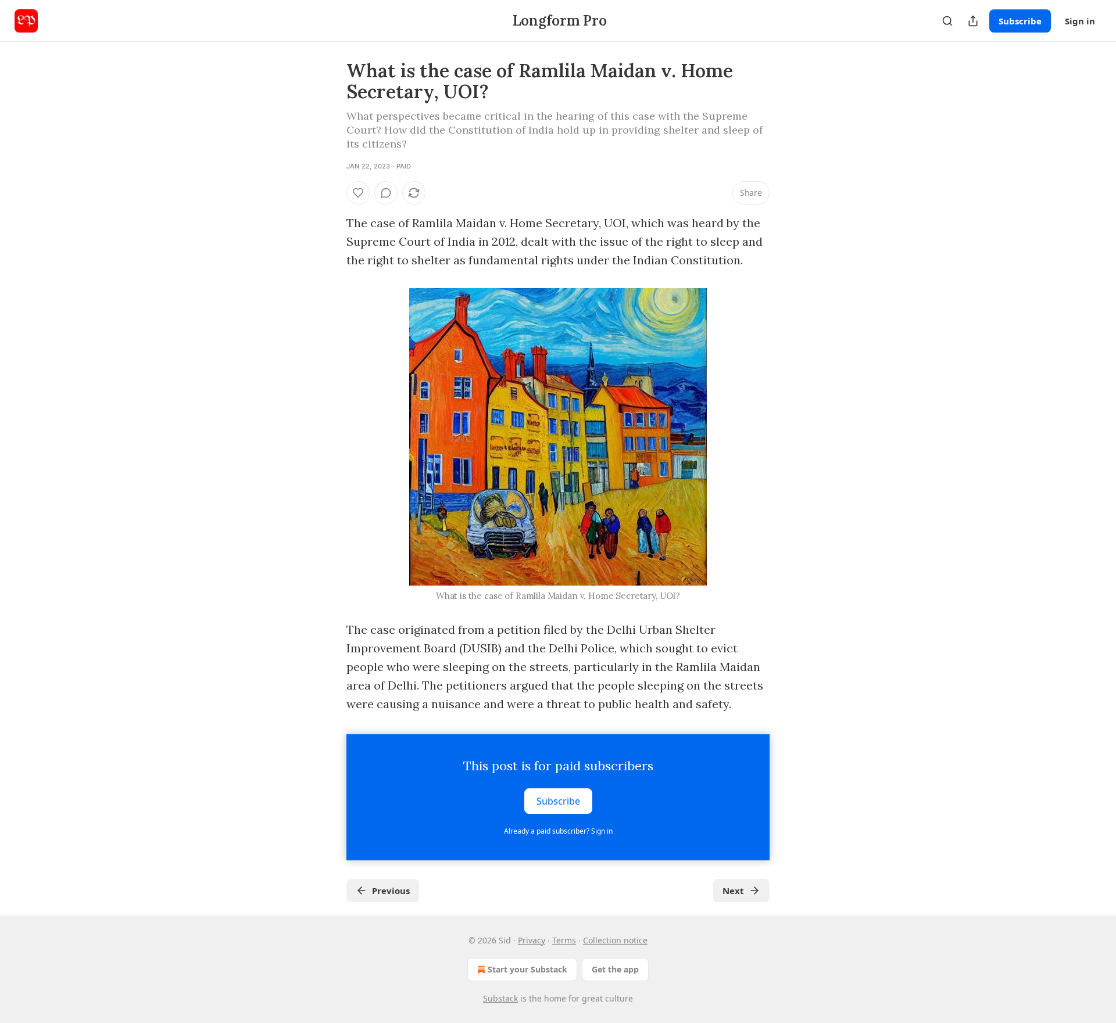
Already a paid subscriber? (558, 831)
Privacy (531, 940)
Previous (391, 890)
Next (733, 890)
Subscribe (1020, 21)
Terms (564, 940)
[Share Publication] (973, 21)
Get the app (615, 969)
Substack (500, 998)
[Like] (358, 192)
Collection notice (615, 940)
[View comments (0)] (386, 192)
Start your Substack (527, 969)
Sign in (1080, 21)
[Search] (947, 21)
